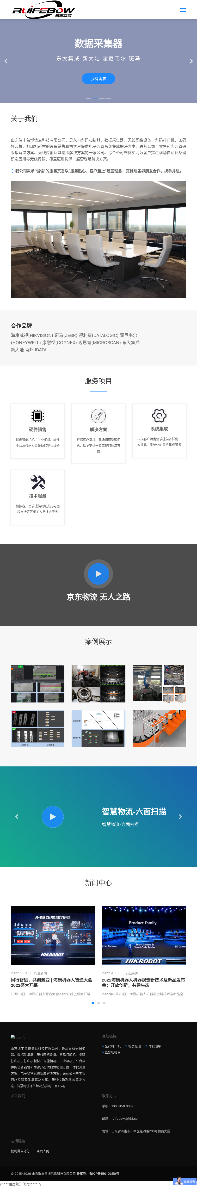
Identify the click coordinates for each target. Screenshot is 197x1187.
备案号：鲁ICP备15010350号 (98, 1173)
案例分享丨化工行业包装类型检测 (159, 674)
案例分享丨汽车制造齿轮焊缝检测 (98, 674)
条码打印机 (113, 1046)
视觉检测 (134, 1046)
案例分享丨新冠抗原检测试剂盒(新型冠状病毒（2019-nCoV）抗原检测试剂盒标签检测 (37, 719)
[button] (5, 61)
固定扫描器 (113, 1052)
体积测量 (154, 1046)
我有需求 (98, 78)
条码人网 (43, 1151)
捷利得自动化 (20, 1151)
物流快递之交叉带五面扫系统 (159, 719)
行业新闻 (40, 973)
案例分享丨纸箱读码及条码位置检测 (98, 719)
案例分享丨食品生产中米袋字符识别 (38, 674)
